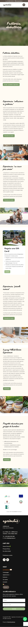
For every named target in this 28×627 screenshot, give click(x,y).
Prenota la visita (8, 136)
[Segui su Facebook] (4, 559)
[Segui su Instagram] (7, 559)
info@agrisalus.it (10, 538)
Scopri (7, 271)
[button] (25, 619)
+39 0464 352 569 (10, 536)
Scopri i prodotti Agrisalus (11, 84)
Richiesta (6, 388)
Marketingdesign (11, 622)
